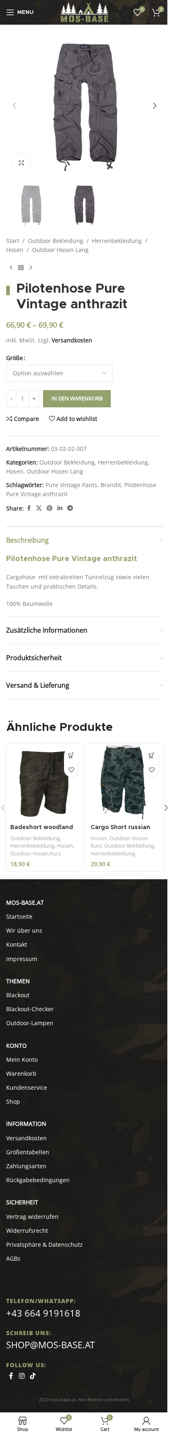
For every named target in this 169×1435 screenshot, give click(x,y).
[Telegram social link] (70, 508)
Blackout (18, 995)
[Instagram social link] (21, 1376)
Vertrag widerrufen (32, 1216)
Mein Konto (22, 1059)
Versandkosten (72, 340)
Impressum (21, 959)
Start (12, 241)
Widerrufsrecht (27, 1230)
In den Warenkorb (77, 398)
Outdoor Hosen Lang (60, 250)
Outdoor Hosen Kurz (35, 853)
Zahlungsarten (26, 1166)
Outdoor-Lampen (29, 1023)
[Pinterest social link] (49, 508)
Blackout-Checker (30, 1009)
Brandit (110, 485)
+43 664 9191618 (43, 1313)
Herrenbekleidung (117, 241)
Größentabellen (27, 1152)
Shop (13, 1101)
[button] (14, 105)
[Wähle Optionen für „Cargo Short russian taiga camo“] (151, 755)
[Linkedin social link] (60, 508)
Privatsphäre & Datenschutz (44, 1244)
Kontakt (16, 944)
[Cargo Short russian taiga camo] (125, 782)
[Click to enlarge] (21, 162)
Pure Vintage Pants (71, 485)
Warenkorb (21, 1073)
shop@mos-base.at (50, 1344)
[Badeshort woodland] (44, 782)
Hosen (14, 250)
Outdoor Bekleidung (55, 241)
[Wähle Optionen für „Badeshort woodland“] (71, 755)
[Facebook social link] (29, 508)
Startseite (19, 916)
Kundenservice (26, 1087)
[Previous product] (11, 268)
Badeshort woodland (41, 827)
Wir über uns (24, 930)
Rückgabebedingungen (38, 1180)
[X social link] (39, 508)
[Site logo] (85, 12)
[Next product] (31, 268)
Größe (14, 358)
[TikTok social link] (32, 1376)
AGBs (13, 1258)
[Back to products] (21, 268)
